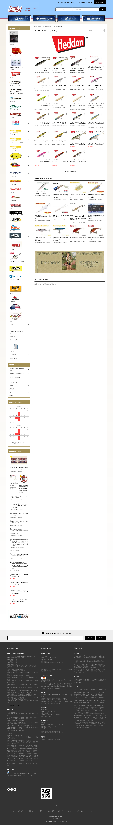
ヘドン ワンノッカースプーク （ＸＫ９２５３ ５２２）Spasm (42, 69)
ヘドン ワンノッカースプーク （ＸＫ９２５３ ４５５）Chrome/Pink (96, 86)
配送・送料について (33, 811)
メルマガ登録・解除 (64, 2)
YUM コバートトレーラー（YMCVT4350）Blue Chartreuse (20, 600)
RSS (95, 811)
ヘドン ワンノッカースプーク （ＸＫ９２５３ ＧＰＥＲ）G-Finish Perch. (60, 161)
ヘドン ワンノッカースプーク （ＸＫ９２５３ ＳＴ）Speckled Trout (60, 86)
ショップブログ (88, 811)
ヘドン (40, 26)
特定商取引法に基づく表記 (53, 811)
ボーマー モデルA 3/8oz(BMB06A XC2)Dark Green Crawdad (20, 555)
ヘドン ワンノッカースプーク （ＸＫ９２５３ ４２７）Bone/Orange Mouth (78, 105)
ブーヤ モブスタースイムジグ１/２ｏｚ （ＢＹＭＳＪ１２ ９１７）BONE (78, 196)
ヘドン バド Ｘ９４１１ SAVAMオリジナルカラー (20, 575)
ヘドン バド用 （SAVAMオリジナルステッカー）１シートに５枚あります (19, 468)
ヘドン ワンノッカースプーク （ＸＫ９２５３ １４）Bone (60, 104)
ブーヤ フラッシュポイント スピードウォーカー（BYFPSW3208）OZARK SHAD (43, 239)
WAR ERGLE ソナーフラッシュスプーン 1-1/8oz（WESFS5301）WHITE (43, 217)
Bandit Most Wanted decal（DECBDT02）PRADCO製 (23, 487)
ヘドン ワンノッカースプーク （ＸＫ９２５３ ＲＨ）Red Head (96, 66)
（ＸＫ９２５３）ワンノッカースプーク (53, 26)
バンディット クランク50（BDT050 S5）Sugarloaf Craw (96, 238)
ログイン (90, 2)
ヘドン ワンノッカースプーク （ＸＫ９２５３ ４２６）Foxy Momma (78, 123)
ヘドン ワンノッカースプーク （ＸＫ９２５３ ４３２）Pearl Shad (96, 104)
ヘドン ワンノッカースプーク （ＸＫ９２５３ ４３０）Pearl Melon (42, 123)
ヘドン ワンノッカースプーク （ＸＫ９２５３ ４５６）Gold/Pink (78, 86)
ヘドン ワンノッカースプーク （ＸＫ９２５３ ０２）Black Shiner (78, 69)
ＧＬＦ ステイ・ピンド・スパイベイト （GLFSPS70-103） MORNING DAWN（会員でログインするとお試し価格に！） (78, 217)
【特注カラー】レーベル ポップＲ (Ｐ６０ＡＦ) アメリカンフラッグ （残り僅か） (60, 196)
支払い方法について (22, 811)
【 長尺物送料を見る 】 (13, 705)
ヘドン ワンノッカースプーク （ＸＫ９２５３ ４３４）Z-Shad (42, 141)
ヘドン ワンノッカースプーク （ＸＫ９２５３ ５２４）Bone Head (78, 144)
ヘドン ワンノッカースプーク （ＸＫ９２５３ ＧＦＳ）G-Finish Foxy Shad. (96, 124)
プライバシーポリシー (67, 811)
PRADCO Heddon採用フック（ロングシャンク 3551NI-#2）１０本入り (20, 530)
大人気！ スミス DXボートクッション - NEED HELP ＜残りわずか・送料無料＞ (20, 592)
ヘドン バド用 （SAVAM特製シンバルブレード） (20, 583)
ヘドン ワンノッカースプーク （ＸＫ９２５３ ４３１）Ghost (60, 141)
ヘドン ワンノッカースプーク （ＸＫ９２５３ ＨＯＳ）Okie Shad (60, 123)
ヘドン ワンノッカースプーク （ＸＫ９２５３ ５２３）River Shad (96, 144)
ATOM (98, 811)
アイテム (101, 2)
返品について (43, 811)
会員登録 (83, 2)
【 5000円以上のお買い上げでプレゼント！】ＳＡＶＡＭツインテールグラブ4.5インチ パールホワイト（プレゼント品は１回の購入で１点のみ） (20, 542)
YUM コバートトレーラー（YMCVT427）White (61, 216)
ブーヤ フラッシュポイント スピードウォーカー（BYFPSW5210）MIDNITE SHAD (60, 239)
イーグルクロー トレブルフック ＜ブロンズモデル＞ (14, 484)
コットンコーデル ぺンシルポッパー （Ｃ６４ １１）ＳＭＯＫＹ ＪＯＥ (43, 192)
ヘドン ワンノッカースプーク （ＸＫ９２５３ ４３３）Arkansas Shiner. (78, 161)
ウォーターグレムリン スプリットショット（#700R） (20, 514)
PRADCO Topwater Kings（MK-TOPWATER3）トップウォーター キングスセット (96, 217)
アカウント (75, 2)
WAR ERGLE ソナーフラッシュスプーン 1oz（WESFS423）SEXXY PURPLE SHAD (96, 196)
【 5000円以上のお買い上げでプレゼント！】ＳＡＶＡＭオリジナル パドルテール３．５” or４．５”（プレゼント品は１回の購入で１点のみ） (20, 565)
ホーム (35, 26)
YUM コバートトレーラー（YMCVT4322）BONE (20, 497)
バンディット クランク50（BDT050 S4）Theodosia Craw (78, 238)
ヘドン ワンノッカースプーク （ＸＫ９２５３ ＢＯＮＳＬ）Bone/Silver (42, 87)
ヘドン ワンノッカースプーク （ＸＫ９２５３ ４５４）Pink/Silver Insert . (42, 161)
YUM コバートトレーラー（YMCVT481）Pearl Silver (20, 522)
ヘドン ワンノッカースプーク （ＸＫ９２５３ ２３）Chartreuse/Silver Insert (42, 105)
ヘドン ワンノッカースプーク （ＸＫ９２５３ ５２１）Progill (60, 69)
